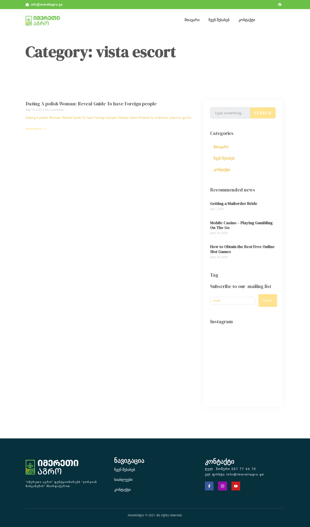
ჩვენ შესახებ (219, 19)
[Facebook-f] (209, 486)
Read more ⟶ (36, 129)
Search (263, 112)
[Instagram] (222, 486)
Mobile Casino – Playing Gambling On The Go (241, 225)
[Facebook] (280, 4)
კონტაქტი (247, 19)
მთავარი (192, 19)
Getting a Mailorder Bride (233, 203)
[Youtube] (235, 486)
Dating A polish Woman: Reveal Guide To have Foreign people (91, 103)
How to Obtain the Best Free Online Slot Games (242, 249)
